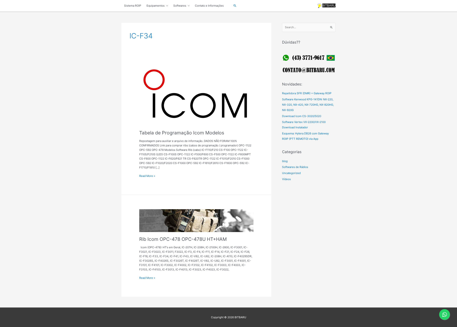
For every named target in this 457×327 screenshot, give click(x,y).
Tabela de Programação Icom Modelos (181, 132)
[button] (235, 5)
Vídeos (286, 179)
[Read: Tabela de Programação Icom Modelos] (196, 94)
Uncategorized (291, 173)
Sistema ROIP (132, 5)
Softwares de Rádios (295, 167)
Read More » (147, 176)
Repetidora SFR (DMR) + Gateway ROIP (307, 93)
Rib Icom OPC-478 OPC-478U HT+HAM (183, 239)
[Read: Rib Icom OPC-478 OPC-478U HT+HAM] (196, 220)
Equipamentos (156, 5)
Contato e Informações (209, 5)
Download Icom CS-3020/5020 (301, 116)
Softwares (179, 5)
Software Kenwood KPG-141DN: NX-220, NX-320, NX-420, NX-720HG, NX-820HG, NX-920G (308, 105)
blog (285, 161)
